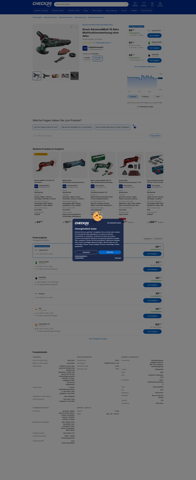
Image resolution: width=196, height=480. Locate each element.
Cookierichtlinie (79, 258)
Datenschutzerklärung (81, 256)
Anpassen (86, 252)
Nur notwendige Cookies (114, 222)
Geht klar (110, 252)
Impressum (118, 258)
